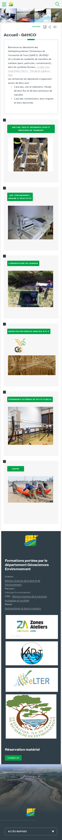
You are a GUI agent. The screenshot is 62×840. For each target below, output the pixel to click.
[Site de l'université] (18, 814)
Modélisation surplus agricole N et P (28, 331)
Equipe (15, 469)
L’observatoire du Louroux (23, 263)
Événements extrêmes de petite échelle (30, 399)
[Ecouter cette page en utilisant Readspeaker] (55, 28)
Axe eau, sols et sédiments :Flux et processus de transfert (31, 128)
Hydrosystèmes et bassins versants (23, 608)
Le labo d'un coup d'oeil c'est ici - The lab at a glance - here (29, 71)
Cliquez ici (13, 758)
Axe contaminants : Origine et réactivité (20, 196)
